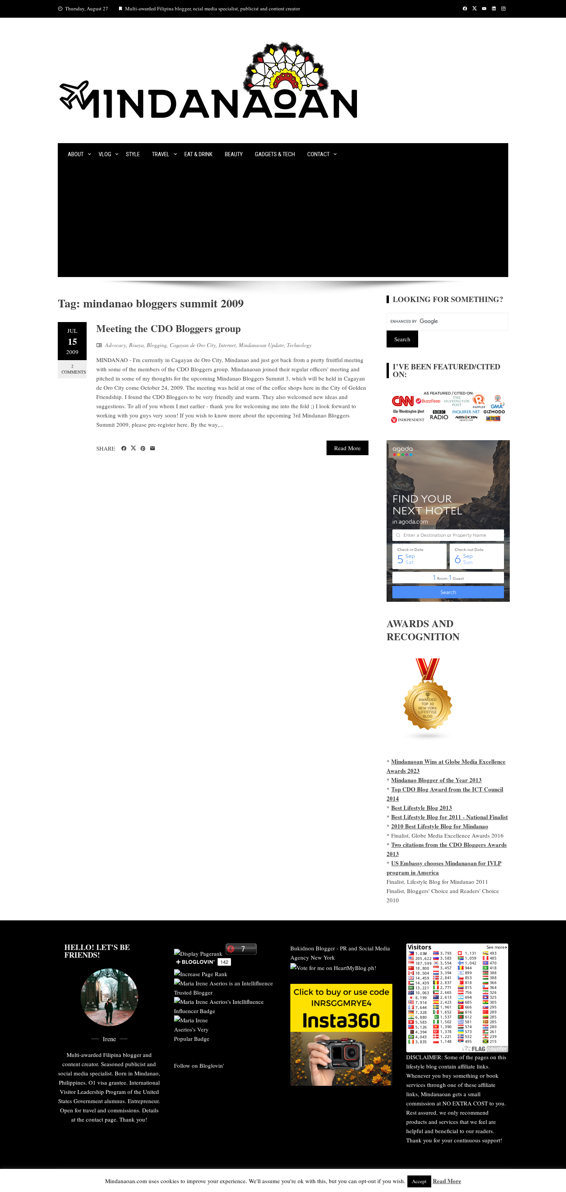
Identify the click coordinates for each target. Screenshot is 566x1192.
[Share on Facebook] (124, 448)
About (76, 154)
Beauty (234, 154)
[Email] (152, 448)
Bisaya (136, 345)
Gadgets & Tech (275, 154)
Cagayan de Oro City (193, 345)
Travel (160, 154)
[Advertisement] (283, 223)
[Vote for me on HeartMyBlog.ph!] (333, 966)
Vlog (105, 154)
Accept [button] (419, 1181)
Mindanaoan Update (261, 345)
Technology (299, 345)
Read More (347, 448)
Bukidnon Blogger (312, 948)
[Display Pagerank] (198, 952)
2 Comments (74, 369)
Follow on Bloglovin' (199, 1065)
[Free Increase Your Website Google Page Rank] (201, 973)
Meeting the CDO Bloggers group (168, 328)
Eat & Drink (198, 154)
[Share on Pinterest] (143, 448)
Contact (318, 154)
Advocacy (115, 345)
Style (133, 154)
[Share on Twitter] (133, 448)
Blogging (157, 345)
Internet (227, 345)
